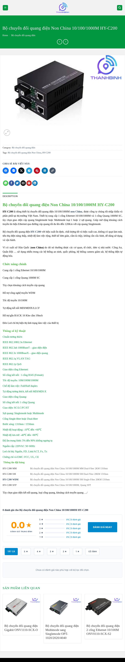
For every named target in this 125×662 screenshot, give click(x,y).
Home (5, 35)
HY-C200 (46, 153)
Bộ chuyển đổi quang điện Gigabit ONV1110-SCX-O (21, 628)
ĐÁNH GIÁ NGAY (102, 527)
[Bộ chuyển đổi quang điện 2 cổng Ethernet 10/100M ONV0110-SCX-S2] (103, 607)
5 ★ (26, 551)
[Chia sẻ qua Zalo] (13, 171)
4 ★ (39, 551)
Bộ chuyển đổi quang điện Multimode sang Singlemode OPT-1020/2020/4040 (62, 632)
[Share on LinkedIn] (35, 183)
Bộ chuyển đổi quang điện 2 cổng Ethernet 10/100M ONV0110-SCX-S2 (103, 629)
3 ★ (52, 551)
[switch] (62, 7)
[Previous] (2, 620)
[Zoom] (7, 132)
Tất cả (11, 551)
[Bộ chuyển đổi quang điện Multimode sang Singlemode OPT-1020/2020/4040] (62, 607)
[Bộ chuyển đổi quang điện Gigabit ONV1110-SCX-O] (21, 607)
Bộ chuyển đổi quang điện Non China (24, 153)
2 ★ (65, 551)
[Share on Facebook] (11, 183)
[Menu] (5, 7)
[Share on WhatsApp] (5, 183)
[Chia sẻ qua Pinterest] (37, 171)
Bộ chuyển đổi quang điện (23, 35)
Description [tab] (10, 196)
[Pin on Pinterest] (29, 183)
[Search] (119, 7)
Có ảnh (92, 551)
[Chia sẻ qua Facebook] (6, 171)
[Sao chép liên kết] (52, 171)
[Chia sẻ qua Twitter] (21, 171)
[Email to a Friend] (23, 183)
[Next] (122, 620)
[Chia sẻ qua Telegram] (29, 171)
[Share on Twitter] (17, 183)
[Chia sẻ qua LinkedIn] (45, 171)
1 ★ (77, 551)
